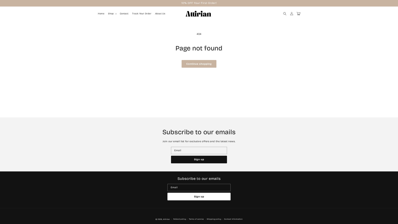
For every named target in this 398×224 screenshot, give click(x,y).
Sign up (199, 159)
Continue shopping (199, 63)
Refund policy (179, 219)
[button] (112, 13)
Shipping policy (214, 219)
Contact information (233, 219)
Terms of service (196, 219)
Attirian (166, 219)
